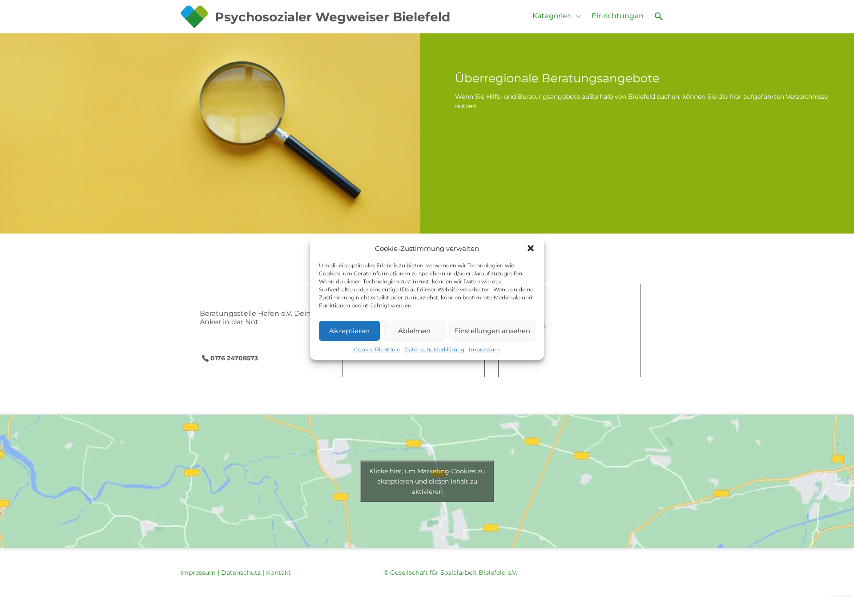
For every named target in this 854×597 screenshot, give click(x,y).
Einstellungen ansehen (492, 331)
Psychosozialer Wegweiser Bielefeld (332, 16)
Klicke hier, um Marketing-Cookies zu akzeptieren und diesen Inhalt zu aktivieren (427, 481)
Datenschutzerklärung (434, 349)
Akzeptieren (349, 331)
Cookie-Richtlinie (377, 349)
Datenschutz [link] (241, 573)
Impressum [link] (198, 573)
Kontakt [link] (278, 573)
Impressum (484, 349)
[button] (530, 248)
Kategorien (552, 16)
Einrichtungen (618, 16)
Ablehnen (414, 331)
